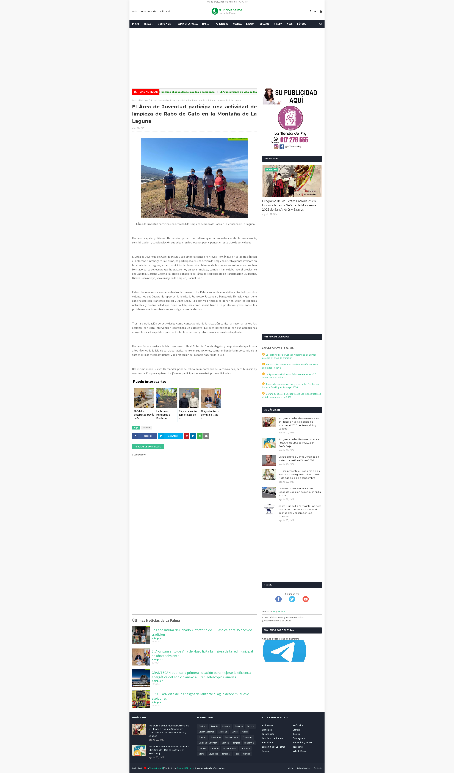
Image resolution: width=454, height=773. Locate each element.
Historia (202, 748)
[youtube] (320, 12)
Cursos (234, 731)
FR (283, 611)
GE (279, 611)
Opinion (225, 742)
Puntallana (267, 742)
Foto (237, 753)
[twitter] (315, 12)
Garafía (296, 734)
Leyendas (213, 753)
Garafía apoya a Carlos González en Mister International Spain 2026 (298, 458)
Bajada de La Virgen (208, 742)
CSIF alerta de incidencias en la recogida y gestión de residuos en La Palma (299, 492)
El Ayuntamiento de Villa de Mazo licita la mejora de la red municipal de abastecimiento (250, 91)
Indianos (214, 748)
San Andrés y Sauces (302, 742)
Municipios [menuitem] (164, 23)
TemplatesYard (156, 768)
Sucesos (202, 737)
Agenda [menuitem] (237, 23)
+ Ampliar (157, 638)
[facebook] (310, 12)
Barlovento (267, 725)
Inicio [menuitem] (135, 23)
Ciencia (246, 753)
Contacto (318, 768)
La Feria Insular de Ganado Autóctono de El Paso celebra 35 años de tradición (289, 356)
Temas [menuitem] (147, 23)
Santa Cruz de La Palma (273, 746)
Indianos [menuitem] (264, 23)
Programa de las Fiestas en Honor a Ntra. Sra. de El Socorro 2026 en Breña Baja (298, 443)
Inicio (134, 11)
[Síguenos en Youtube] (306, 601)
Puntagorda (299, 738)
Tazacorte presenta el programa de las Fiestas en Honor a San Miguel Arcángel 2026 (290, 385)
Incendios (245, 748)
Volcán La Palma (206, 731)
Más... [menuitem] (205, 23)
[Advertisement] (227, 58)
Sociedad (222, 731)
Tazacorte (298, 746)
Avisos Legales (303, 768)
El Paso (296, 729)
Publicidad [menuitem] (221, 23)
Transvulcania (231, 737)
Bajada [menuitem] (250, 23)
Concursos (247, 737)
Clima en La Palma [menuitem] (188, 23)
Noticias (143, 100)
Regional (226, 726)
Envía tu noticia (148, 11)
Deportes (239, 726)
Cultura (250, 726)
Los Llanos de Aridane (272, 738)
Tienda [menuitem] (278, 23)
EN (274, 611)
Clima (201, 753)
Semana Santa (230, 748)
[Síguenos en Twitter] (292, 601)
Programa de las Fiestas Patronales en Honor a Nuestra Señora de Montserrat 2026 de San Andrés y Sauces (289, 205)
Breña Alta (298, 725)
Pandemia (249, 742)
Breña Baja (267, 729)
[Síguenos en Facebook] (278, 601)
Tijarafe (265, 751)
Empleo (236, 742)
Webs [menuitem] (290, 23)
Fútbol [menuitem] (301, 23)
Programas (216, 737)
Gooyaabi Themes (185, 768)
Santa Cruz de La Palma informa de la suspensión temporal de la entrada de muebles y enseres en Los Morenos (299, 511)
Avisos (245, 731)
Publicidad (165, 11)
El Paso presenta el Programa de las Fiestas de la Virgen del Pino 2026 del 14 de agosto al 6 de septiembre (299, 474)
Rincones (226, 753)
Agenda (214, 726)
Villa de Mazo (299, 751)
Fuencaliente (268, 734)
